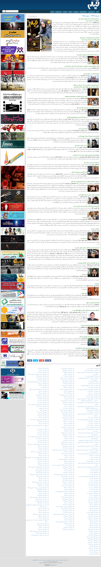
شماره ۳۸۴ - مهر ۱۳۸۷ (43, 518)
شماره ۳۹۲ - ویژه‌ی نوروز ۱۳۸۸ (41, 501)
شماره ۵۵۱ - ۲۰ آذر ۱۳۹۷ (93, 548)
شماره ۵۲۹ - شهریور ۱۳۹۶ (67, 402)
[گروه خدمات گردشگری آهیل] (12, 215)
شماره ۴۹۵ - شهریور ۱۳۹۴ (67, 467)
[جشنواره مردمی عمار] (12, 223)
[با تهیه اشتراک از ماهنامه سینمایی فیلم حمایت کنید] (12, 34)
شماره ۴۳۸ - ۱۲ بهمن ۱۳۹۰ (42, 412)
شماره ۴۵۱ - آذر (44, 387)
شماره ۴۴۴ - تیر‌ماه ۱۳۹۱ (42, 401)
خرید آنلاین (58, 12)
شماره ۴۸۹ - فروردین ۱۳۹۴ (67, 478)
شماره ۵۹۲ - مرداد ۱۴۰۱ (93, 478)
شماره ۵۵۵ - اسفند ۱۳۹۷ (93, 541)
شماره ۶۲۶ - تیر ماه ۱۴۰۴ (93, 393)
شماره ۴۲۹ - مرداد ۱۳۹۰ (42, 431)
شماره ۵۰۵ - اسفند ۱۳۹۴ (68, 448)
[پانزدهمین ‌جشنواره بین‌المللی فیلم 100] (12, 26)
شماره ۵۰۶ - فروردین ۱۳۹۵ (67, 446)
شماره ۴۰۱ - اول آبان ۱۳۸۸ (42, 484)
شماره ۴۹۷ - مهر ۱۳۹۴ (68, 463)
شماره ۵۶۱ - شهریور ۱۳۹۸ (93, 529)
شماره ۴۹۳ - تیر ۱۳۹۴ (68, 471)
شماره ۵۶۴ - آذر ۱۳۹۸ (93, 524)
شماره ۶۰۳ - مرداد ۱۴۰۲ (93, 455)
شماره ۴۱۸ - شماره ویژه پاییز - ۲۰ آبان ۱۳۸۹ (39, 452)
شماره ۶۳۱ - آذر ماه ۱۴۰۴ (93, 384)
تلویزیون (76, 12)
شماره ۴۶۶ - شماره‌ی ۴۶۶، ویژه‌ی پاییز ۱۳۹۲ (64, 522)
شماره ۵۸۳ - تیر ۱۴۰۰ (94, 495)
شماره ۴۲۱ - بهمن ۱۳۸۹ (42, 446)
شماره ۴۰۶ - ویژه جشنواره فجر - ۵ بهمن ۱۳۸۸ (38, 474)
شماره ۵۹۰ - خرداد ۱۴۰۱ (93, 482)
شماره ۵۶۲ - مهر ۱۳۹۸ (93, 527)
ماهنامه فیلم (46, 561)
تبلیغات (53, 560)
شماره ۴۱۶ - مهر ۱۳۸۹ (43, 455)
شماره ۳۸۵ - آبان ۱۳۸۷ (42, 516)
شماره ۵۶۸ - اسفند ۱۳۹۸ (93, 516)
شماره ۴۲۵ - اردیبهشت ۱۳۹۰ (41, 438)
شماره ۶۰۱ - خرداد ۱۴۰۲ (93, 459)
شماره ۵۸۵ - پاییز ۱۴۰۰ (93, 491)
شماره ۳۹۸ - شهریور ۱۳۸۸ (42, 490)
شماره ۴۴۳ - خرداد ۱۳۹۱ (42, 402)
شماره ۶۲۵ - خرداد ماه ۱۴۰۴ (92, 395)
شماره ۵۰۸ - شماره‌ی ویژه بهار (67, 442)
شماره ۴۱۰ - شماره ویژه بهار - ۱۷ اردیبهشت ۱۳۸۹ (37, 467)
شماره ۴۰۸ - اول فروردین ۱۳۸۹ (41, 471)
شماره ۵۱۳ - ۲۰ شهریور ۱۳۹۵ (67, 433)
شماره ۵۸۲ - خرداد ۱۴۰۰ (93, 497)
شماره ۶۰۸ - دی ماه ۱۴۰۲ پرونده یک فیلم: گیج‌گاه (88, 440)
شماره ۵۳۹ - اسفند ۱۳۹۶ (68, 384)
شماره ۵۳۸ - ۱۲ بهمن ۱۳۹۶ (67, 385)
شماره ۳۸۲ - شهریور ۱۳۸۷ (42, 524)
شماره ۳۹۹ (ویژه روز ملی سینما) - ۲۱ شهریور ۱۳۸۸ (37, 488)
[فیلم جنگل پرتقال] (12, 136)
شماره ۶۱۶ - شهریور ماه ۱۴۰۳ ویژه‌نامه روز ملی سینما (88, 419)
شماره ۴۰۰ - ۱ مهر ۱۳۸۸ (42, 486)
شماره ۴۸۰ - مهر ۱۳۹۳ (68, 495)
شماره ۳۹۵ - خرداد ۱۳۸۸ (42, 495)
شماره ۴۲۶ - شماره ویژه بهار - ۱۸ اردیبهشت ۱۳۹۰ (37, 437)
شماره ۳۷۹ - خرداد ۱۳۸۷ (42, 529)
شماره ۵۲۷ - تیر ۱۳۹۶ (68, 406)
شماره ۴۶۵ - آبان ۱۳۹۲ (68, 524)
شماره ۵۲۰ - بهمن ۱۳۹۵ (68, 419)
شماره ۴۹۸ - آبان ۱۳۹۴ (68, 461)
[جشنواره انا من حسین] (12, 254)
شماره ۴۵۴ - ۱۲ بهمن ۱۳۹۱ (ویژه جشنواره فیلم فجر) (37, 382)
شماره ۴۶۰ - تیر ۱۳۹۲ (43, 370)
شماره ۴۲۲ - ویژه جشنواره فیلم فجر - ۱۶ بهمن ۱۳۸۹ (37, 444)
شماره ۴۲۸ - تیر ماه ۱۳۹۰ (42, 433)
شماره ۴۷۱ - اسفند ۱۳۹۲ (68, 512)
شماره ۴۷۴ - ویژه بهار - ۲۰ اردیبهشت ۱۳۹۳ (64, 507)
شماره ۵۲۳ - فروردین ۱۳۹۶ (67, 414)
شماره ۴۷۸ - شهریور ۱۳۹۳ (67, 499)
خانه (97, 12)
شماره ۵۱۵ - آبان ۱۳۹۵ (68, 429)
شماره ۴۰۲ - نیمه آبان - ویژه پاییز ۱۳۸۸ (39, 482)
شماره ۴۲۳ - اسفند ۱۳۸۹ (42, 442)
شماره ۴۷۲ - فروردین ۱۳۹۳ (67, 510)
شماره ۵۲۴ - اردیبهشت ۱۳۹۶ (67, 412)
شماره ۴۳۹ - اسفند (43, 410)
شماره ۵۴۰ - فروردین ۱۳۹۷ (67, 382)
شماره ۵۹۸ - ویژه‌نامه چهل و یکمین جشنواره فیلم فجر (88, 467)
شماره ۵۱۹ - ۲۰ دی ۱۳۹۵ (68, 421)
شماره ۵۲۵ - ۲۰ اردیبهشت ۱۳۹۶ (66, 410)
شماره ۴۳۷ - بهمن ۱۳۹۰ (42, 414)
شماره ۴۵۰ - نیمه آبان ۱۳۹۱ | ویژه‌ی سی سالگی (38, 389)
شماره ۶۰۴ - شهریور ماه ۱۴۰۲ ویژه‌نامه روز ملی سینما (88, 454)
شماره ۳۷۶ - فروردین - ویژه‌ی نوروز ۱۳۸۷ (39, 535)
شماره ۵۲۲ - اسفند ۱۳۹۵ (68, 416)
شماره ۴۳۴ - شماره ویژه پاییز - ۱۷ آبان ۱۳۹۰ (38, 419)
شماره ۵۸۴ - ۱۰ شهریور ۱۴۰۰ (92, 493)
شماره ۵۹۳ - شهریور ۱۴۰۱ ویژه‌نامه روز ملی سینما (88, 476)
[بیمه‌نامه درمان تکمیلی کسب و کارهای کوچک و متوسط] (12, 18)
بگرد (3, 11)
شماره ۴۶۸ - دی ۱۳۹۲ (68, 518)
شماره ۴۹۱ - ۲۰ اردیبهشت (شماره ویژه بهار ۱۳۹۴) (63, 474)
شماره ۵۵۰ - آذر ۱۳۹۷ (94, 550)
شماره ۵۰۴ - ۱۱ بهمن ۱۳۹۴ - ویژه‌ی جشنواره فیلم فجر (62, 450)
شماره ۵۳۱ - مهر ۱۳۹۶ (68, 399)
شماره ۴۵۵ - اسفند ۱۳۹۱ (42, 380)
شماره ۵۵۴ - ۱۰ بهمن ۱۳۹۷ (93, 543)
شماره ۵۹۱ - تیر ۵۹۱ (94, 480)
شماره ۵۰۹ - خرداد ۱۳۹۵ (68, 440)
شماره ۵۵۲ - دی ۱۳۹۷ (93, 546)
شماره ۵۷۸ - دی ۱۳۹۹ (93, 505)
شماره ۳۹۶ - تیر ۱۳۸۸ (43, 493)
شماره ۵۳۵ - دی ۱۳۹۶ (68, 391)
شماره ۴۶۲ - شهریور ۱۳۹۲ (68, 529)
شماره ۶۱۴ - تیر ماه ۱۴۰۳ (93, 423)
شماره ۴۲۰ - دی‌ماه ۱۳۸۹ (42, 448)
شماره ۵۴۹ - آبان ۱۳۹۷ (93, 552)
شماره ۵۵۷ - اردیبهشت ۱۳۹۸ (92, 537)
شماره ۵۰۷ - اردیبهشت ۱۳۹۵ (67, 444)
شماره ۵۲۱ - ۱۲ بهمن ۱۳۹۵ (67, 418)
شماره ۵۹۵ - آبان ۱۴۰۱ (94, 472)
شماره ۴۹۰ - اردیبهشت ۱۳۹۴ (67, 476)
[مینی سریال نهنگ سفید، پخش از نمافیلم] (12, 66)
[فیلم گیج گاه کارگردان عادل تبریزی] (12, 128)
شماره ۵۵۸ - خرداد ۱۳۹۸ (93, 535)
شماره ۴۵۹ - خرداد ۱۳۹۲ (42, 372)
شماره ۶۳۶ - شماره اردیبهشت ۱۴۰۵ (91, 370)
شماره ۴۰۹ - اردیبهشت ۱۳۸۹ (41, 469)
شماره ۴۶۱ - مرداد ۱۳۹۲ (42, 368)
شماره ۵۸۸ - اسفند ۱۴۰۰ (93, 486)
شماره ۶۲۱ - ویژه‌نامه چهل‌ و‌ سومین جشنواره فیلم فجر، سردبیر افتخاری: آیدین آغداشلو (87, 407)
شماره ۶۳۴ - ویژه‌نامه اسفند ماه (92, 376)
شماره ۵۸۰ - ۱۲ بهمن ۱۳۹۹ (93, 501)
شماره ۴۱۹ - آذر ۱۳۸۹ (43, 450)
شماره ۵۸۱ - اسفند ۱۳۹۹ (93, 499)
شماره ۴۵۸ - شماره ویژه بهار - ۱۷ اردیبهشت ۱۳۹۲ (37, 374)
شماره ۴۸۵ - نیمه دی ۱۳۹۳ (67, 486)
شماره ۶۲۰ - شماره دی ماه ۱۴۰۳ (92, 410)
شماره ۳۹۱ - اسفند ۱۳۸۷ (42, 503)
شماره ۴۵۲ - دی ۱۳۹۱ (43, 385)
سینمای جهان (83, 12)
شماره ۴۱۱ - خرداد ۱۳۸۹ (42, 465)
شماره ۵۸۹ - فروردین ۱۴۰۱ (93, 484)
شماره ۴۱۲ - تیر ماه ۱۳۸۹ (42, 463)
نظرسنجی (49, 560)
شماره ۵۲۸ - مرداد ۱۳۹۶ (68, 404)
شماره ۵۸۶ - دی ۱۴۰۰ (94, 490)
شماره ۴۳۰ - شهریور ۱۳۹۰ (42, 429)
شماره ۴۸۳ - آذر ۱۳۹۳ (68, 490)
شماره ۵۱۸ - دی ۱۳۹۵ (68, 423)
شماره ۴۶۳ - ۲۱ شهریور (68, 527)
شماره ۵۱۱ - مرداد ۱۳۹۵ (68, 437)
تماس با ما (40, 560)
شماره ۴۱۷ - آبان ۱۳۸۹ (43, 454)
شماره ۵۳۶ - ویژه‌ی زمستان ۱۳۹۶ (66, 389)
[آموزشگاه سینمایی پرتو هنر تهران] (12, 196)
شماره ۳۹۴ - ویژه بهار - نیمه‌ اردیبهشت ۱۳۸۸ (38, 497)
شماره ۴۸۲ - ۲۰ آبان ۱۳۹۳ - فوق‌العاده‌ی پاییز (64, 491)
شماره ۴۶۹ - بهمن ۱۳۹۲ (68, 516)
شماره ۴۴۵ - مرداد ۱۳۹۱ (42, 399)
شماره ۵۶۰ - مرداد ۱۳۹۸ (93, 531)
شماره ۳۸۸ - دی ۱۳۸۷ (43, 510)
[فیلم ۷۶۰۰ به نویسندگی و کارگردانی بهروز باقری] (12, 86)
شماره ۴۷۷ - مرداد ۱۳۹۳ (68, 501)
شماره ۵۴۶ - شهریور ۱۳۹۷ (67, 370)
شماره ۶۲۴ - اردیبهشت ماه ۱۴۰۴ (92, 397)
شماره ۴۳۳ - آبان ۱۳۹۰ (43, 421)
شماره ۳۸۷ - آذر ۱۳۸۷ (43, 512)
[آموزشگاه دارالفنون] (12, 262)
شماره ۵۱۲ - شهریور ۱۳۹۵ (67, 435)
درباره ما (44, 560)
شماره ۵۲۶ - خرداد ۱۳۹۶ (68, 408)
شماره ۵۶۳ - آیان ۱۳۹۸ (93, 525)
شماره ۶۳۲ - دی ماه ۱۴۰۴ (93, 382)
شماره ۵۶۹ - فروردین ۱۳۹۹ (93, 514)
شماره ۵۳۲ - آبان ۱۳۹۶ (68, 397)
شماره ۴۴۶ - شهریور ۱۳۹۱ (42, 397)
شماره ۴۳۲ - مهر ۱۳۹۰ (43, 423)
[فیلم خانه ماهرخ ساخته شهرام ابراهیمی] (12, 119)
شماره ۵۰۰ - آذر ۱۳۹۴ (68, 457)
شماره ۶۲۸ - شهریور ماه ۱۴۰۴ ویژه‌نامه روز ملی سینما (88, 389)
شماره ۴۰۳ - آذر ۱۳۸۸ (43, 480)
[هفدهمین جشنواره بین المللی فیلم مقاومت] (12, 207)
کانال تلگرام (35, 560)
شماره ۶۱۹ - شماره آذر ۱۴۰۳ (92, 412)
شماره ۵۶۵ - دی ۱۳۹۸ (93, 522)
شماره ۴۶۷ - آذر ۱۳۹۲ (68, 520)
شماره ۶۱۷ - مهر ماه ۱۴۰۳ (93, 418)
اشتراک (65, 12)
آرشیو (70, 12)
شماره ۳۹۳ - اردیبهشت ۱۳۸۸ (41, 499)
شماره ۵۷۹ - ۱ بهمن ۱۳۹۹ (93, 503)
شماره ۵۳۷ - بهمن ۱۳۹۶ (68, 387)
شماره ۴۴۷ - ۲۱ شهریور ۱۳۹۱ (41, 395)
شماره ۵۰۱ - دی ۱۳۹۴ (68, 455)
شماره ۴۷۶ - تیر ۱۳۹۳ (68, 503)
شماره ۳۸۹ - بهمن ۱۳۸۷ (42, 508)
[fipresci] (12, 144)
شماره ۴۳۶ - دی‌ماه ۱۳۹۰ (42, 416)
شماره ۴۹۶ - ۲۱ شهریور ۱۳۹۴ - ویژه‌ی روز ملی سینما (62, 465)
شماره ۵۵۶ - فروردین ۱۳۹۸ (93, 539)
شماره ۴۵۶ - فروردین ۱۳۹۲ (42, 378)
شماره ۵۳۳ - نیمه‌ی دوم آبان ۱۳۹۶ (66, 395)
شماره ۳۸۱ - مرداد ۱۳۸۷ (42, 525)
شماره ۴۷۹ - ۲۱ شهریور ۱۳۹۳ (67, 497)
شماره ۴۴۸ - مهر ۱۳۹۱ (43, 393)
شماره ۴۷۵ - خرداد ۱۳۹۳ (68, 505)
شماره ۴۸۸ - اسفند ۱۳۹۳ (68, 480)
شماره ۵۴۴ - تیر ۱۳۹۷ (68, 374)
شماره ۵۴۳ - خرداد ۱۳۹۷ (68, 376)
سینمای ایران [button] (91, 12)
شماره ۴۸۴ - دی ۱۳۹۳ (68, 488)
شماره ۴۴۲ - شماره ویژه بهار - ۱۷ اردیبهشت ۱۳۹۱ (37, 404)
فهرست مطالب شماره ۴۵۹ (32, 16)
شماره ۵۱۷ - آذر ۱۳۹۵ (68, 425)
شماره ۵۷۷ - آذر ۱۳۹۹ (94, 507)
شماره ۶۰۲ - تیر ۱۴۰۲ (94, 457)
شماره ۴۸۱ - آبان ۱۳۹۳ (68, 493)
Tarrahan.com (53, 565)
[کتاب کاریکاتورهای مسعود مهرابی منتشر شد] (12, 76)
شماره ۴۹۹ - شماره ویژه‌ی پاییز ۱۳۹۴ (66, 459)
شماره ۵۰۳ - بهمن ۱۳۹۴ (68, 452)
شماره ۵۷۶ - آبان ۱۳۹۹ (93, 508)
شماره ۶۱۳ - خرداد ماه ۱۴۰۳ (92, 425)
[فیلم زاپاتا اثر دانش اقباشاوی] (12, 177)
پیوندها (61, 560)
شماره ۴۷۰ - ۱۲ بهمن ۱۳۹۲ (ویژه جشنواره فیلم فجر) (63, 514)
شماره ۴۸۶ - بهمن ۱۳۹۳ (68, 484)
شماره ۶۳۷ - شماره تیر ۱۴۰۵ (92, 368)
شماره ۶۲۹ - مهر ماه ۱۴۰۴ (93, 387)
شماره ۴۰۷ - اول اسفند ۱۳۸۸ (41, 472)
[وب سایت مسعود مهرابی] (12, 157)
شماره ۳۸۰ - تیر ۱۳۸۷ (43, 527)
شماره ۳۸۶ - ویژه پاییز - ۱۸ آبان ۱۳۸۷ (40, 514)
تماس (52, 12)
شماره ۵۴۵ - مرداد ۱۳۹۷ (68, 372)
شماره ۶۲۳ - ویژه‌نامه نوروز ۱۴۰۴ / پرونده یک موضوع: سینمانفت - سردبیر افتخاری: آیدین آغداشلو (87, 400)
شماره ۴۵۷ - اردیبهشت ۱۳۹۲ (41, 376)
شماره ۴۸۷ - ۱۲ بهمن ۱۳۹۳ (67, 482)
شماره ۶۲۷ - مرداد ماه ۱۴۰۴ (93, 391)
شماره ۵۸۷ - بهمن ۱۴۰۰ (93, 488)
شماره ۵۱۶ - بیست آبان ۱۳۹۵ (67, 427)
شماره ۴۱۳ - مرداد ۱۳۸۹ (42, 461)
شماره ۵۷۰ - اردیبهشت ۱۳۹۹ (92, 512)
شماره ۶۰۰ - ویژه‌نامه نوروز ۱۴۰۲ (92, 461)
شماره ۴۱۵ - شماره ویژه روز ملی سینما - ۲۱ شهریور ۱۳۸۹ (36, 457)
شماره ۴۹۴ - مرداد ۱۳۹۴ (68, 469)
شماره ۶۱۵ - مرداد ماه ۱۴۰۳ (93, 421)
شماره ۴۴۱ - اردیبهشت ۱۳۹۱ (41, 406)
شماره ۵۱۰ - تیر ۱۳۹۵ (68, 438)
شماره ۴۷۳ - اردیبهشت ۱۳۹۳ (67, 508)
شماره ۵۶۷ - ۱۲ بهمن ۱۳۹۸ (93, 518)
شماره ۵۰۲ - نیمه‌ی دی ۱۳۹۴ (67, 454)
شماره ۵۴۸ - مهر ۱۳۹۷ (93, 554)
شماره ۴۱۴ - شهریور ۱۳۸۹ (42, 459)
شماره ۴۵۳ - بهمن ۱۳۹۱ (42, 384)
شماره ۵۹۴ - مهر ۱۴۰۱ (94, 474)
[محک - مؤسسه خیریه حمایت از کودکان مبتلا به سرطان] (12, 42)
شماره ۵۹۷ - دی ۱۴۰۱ (94, 469)
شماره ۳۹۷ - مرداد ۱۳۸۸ (42, 491)
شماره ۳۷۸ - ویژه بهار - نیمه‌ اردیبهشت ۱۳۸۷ (38, 531)
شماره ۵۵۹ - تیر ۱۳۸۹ (94, 533)
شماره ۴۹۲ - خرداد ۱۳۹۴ (68, 472)
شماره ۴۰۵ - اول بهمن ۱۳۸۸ (41, 476)
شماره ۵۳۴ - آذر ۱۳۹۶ (68, 393)
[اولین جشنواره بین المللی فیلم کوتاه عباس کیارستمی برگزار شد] (12, 102)
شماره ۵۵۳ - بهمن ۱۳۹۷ (93, 544)
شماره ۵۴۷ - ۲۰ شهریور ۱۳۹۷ (67, 368)
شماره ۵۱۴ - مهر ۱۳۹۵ (68, 431)
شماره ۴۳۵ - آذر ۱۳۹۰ (43, 418)
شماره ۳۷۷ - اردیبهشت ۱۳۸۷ (41, 533)
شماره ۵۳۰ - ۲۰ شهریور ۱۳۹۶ (67, 401)
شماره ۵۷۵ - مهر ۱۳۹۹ (93, 510)
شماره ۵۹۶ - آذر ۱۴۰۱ (94, 471)
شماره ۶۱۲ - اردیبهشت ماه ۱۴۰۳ (92, 427)
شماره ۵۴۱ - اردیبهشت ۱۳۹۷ (67, 380)
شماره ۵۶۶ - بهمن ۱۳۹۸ (93, 520)
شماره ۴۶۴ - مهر (69, 525)
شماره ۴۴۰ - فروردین (43, 408)
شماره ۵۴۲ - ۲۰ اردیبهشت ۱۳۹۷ (66, 378)
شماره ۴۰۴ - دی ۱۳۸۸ (43, 478)
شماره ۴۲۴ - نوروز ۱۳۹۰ (42, 440)
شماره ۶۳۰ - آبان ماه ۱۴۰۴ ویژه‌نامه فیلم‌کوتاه (89, 385)
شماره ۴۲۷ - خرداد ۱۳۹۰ (42, 435)
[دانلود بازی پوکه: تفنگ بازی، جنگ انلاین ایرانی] (12, 58)
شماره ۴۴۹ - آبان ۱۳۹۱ (43, 391)
